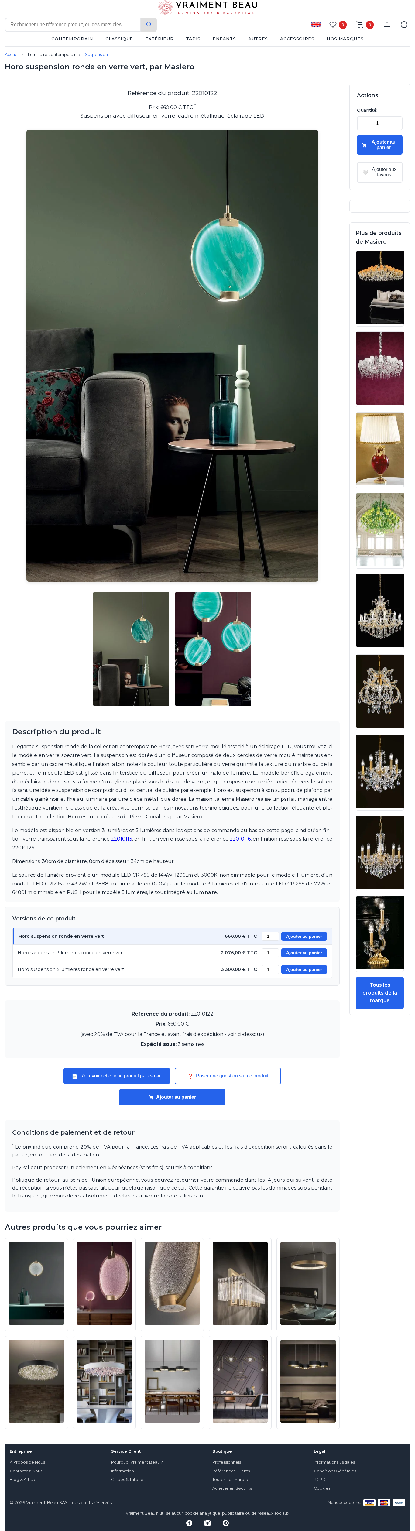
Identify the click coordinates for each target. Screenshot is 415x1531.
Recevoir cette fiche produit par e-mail (117, 1076)
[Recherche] (149, 25)
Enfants (224, 39)
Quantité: (367, 110)
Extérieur (159, 39)
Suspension (96, 54)
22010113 (121, 839)
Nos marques (345, 39)
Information (122, 1471)
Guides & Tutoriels (128, 1479)
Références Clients (231, 1471)
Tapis (193, 39)
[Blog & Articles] (387, 25)
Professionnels (226, 1462)
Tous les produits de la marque (379, 992)
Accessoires (297, 39)
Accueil (12, 54)
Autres (258, 39)
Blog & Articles (24, 1479)
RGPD (320, 1479)
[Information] (404, 25)
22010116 (240, 839)
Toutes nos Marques (231, 1479)
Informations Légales (334, 1462)
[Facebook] (189, 1523)
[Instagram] (207, 1523)
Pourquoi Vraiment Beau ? (137, 1462)
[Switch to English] (316, 24)
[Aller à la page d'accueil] (207, 9)
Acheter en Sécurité (232, 1488)
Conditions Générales (335, 1471)
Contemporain (72, 39)
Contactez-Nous (26, 1471)
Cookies (322, 1488)
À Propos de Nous (27, 1462)
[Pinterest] (226, 1523)
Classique (119, 39)
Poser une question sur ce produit (227, 1076)
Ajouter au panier (304, 936)
